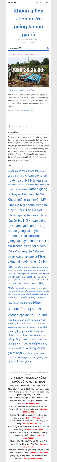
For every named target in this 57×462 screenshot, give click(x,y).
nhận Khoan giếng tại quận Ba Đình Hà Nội (25, 327)
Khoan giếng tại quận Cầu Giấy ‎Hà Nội (26, 267)
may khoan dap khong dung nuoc (29, 297)
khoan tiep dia (18, 283)
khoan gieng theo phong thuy (24, 171)
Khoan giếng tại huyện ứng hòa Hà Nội (27, 261)
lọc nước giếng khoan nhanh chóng (30, 291)
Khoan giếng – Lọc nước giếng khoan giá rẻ (28, 372)
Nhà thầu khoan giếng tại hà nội (24, 320)
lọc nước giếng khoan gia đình (26, 288)
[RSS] (47, 48)
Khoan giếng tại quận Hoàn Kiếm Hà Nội (29, 274)
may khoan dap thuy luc (20, 303)
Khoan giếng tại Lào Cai (21, 90)
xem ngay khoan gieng (30, 357)
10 (34, 110)
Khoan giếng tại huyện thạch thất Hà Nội (28, 241)
